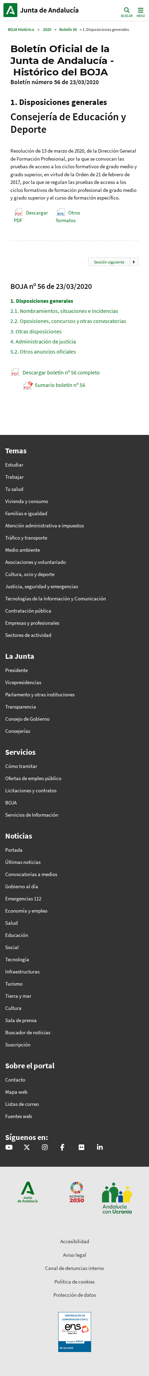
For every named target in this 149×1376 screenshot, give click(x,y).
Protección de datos (74, 1295)
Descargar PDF (31, 216)
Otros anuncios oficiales (43, 351)
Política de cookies (74, 1281)
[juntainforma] (81, 1147)
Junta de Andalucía (10, 10)
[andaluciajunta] (27, 1147)
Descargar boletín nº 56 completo (61, 372)
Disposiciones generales (41, 300)
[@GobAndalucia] (8, 1147)
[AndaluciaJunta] (62, 1147)
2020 (47, 29)
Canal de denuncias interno (74, 1268)
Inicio (50, 10)
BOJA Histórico (21, 29)
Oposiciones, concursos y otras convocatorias (68, 320)
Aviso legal (74, 1255)
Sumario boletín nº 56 (60, 384)
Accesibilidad (74, 1241)
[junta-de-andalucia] (100, 1147)
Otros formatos (68, 216)
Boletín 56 (68, 29)
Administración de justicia (43, 341)
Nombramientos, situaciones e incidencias (64, 310)
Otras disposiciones (36, 331)
